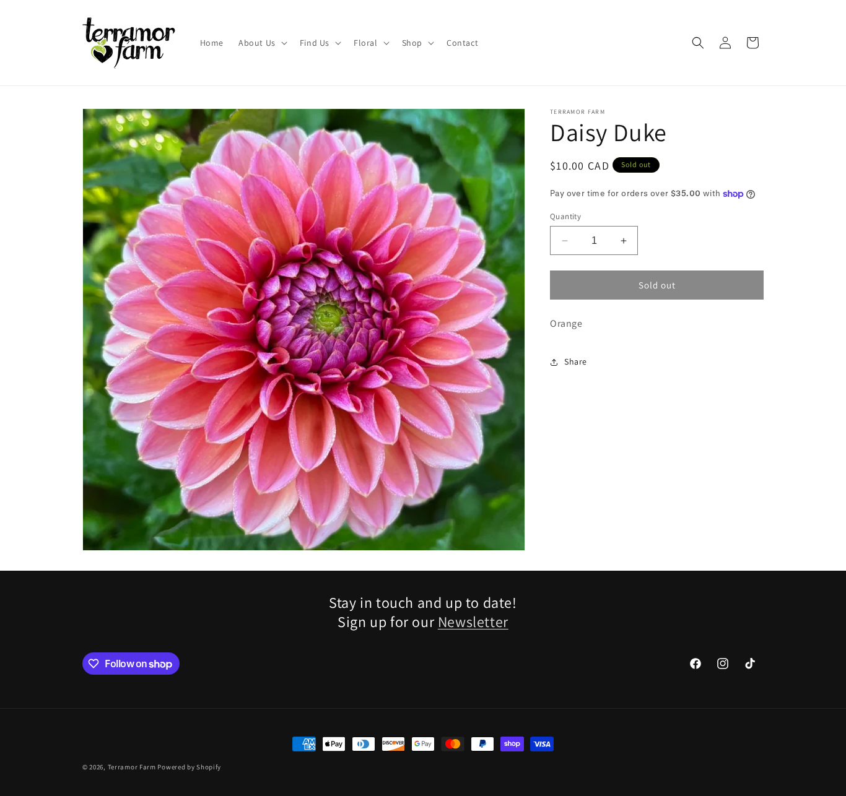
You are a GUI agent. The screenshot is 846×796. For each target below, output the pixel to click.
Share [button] (575, 362)
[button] (261, 43)
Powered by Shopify (189, 767)
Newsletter (473, 621)
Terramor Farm (132, 767)
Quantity (565, 216)
